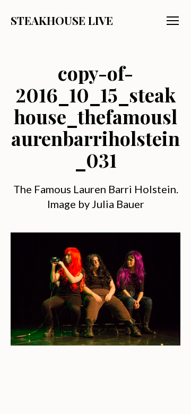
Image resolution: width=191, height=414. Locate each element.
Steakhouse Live (62, 20)
